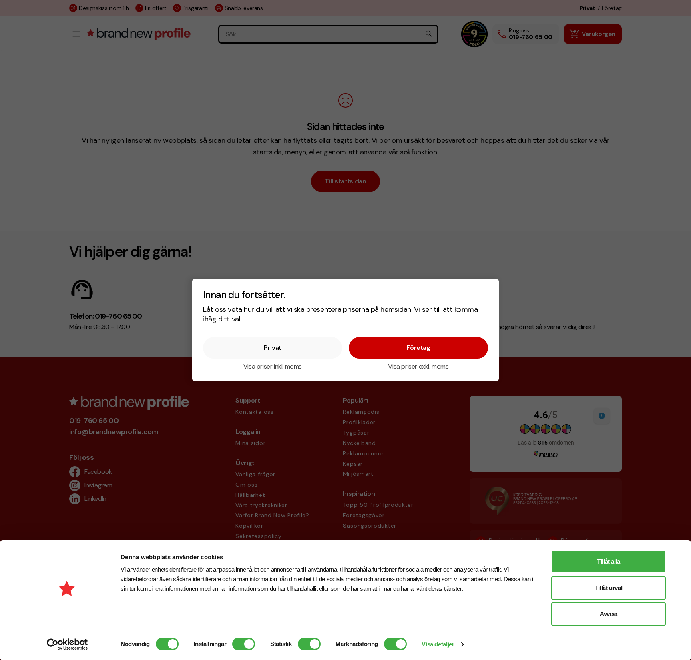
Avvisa (608, 613)
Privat (272, 347)
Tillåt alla (608, 561)
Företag (418, 347)
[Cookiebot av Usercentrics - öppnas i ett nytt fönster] (67, 644)
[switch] (243, 644)
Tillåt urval (609, 587)
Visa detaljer (438, 644)
